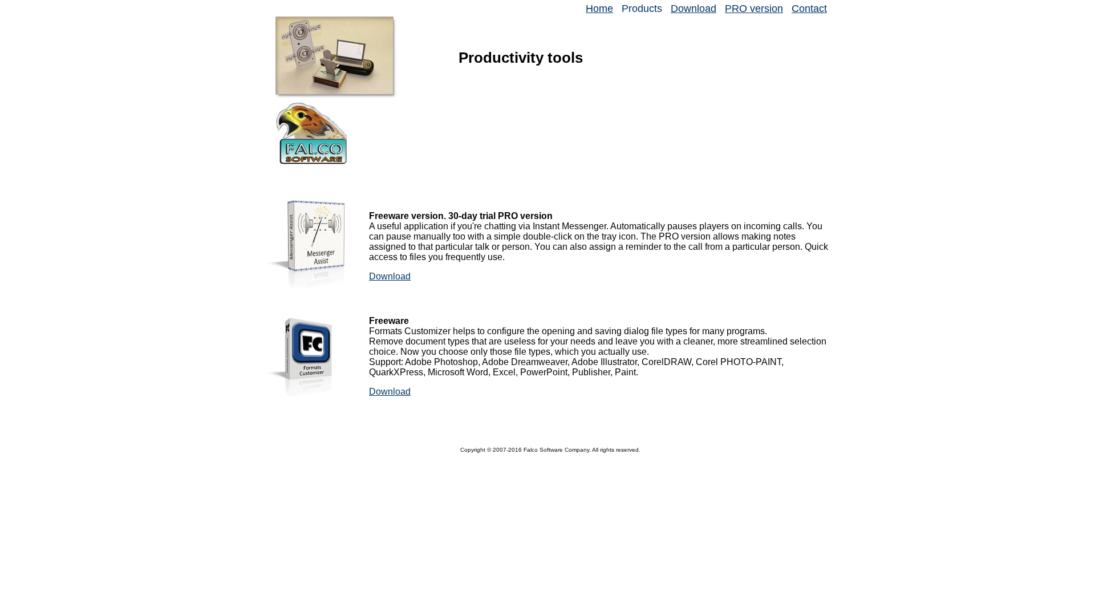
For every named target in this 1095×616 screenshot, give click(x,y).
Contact (809, 8)
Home (599, 8)
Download (693, 8)
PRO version (754, 8)
